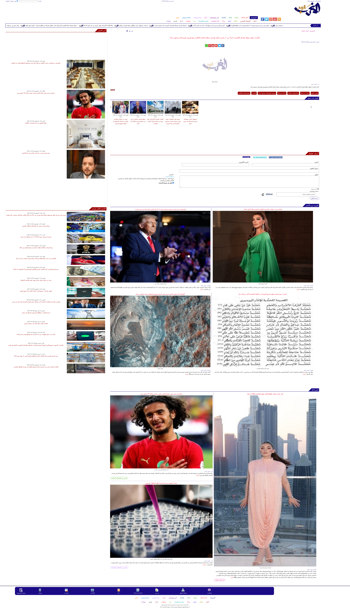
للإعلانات (92, 593)
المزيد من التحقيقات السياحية (119, 478)
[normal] (129, 31)
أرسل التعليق (314, 198)
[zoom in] (127, 31)
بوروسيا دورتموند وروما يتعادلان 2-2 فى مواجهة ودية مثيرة (36, 236)
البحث (39, 1)
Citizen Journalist (138, 593)
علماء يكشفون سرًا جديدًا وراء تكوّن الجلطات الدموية (161, 483)
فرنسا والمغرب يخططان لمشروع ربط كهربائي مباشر (36, 312)
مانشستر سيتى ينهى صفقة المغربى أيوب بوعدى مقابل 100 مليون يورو (161, 394)
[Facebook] (276, 158)
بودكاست (209, 593)
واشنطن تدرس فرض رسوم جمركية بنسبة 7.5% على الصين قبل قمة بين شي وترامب (160, 209)
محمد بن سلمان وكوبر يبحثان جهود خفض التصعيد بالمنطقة (36, 280)
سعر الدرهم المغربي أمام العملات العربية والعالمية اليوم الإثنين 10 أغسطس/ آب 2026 (36, 269)
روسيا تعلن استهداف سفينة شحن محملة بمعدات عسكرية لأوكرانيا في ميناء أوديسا (173, 121)
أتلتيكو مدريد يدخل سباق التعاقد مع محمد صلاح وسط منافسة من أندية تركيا (36, 258)
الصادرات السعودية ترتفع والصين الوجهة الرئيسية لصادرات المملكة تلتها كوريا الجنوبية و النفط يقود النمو (36, 345)
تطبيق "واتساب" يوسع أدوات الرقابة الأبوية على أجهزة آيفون (36, 291)
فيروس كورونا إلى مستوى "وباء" (267, 93)
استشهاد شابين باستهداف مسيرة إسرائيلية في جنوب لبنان (190, 121)
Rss (119, 593)
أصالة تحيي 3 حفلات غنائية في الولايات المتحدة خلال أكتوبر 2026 (263, 209)
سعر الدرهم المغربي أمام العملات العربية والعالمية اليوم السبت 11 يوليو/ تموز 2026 (36, 356)
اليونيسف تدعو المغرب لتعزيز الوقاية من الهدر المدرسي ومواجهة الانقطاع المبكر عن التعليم (36, 63)
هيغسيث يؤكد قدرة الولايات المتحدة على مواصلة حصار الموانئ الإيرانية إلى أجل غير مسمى (36, 302)
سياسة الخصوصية (21, 593)
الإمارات (254, 93)
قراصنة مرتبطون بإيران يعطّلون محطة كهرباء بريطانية (221, 25)
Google (7, 1)
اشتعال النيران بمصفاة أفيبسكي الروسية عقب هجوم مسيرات (258, 25)
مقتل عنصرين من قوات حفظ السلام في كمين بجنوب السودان (90, 25)
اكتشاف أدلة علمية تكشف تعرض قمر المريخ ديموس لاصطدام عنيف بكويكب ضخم (160, 294)
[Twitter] (260, 158)
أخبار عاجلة (305, 31)
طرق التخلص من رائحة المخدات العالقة (35, 123)
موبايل (40, 593)
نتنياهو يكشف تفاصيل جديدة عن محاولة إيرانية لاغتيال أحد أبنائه (138, 121)
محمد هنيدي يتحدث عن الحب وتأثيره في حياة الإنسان (36, 153)
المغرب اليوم (14, 1)
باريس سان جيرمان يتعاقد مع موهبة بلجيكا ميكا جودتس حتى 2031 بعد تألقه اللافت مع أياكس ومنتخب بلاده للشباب (36, 215)
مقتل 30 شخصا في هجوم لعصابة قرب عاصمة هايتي (23, 25)
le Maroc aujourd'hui (293, 93)
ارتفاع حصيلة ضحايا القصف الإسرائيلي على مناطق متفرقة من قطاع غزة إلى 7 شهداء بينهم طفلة (139, 25)
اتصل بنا (66, 593)
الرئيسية (312, 31)
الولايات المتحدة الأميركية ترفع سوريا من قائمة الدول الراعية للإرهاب (155, 121)
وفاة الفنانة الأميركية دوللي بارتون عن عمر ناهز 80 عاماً (186, 25)
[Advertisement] (131, 8)
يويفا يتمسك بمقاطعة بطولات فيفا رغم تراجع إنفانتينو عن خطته (36, 247)
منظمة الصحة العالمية (244, 93)
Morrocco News (282, 93)
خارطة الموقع (183, 593)
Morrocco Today (305, 93)
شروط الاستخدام (170, 176)
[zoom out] (132, 31)
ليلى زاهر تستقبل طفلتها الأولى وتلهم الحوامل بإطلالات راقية (265, 394)
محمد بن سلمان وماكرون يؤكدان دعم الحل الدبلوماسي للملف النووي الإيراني (120, 121)
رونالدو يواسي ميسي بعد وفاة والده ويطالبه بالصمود (36, 226)
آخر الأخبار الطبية (219, 580)
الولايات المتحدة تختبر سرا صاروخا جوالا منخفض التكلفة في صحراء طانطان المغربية (36, 367)
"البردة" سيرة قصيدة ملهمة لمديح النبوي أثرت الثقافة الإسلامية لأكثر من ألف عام (263, 294)
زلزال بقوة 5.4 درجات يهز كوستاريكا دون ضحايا (55, 25)
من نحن (157, 593)
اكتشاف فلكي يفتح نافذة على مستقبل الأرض (36, 323)
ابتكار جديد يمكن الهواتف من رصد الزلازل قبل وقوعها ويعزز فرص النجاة (36, 334)
